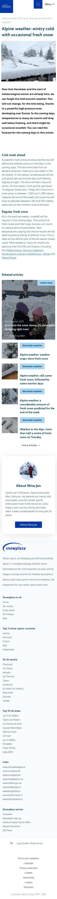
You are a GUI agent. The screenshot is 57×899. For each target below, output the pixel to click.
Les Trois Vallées (11, 715)
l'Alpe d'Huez (9, 257)
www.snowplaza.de (12, 775)
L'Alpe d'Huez (9, 747)
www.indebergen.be (12, 783)
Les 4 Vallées (9, 739)
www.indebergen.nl (12, 787)
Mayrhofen (8, 692)
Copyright (28, 863)
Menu (48, 4)
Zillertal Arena (14, 250)
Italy (5, 645)
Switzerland (8, 649)
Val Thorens (8, 676)
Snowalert (7, 814)
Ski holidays (8, 614)
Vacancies (28, 887)
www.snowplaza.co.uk (13, 779)
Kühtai (46, 254)
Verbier (6, 700)
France (6, 641)
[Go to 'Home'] (6, 6)
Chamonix (7, 664)
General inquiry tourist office (17, 822)
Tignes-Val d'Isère (11, 719)
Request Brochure (11, 826)
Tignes (6, 680)
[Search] (38, 4)
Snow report (9, 610)
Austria (6, 633)
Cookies (28, 872)
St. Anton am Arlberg (13, 688)
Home (6, 602)
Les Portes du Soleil (12, 723)
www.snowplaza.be (12, 771)
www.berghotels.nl (11, 791)
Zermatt (7, 696)
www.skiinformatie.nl (12, 795)
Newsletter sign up (12, 818)
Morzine (6, 672)
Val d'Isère (8, 668)
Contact (28, 882)
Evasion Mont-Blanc (12, 727)
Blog (5, 618)
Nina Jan (33, 18)
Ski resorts (8, 606)
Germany (7, 637)
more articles (29, 445)
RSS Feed (7, 830)
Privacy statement (28, 868)
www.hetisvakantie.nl (13, 799)
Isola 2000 (8, 752)
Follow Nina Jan (28, 524)
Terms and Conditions (28, 858)
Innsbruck (7, 684)
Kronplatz (7, 743)
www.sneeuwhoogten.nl (14, 767)
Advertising (28, 877)
